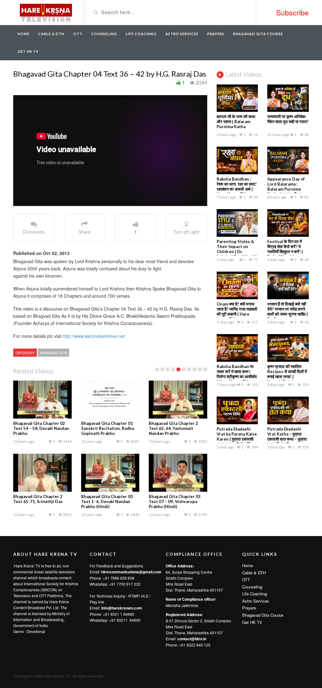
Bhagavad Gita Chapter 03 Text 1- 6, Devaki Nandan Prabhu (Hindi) (107, 501)
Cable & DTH (51, 34)
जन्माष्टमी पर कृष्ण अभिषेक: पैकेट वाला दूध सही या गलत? (287, 119)
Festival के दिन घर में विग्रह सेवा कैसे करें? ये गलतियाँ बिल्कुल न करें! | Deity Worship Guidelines (285, 251)
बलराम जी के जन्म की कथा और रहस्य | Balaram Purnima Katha (236, 121)
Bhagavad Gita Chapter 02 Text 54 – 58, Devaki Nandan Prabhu (41, 428)
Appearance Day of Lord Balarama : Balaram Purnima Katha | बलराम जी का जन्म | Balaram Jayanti (287, 189)
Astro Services (181, 34)
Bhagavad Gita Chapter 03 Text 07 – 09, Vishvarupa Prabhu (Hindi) (175, 501)
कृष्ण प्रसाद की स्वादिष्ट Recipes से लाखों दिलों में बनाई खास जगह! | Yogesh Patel (287, 374)
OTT (77, 34)
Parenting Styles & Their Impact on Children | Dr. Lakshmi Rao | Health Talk (237, 251)
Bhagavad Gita (53, 352)
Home (24, 34)
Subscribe (292, 12)
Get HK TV (28, 51)
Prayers (215, 34)
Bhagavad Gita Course (258, 34)
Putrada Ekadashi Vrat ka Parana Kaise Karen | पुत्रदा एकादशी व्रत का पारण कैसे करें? (237, 436)
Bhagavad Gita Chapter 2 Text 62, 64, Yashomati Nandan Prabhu (173, 428)
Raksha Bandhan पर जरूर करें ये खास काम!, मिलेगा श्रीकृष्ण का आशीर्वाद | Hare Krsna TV (237, 374)
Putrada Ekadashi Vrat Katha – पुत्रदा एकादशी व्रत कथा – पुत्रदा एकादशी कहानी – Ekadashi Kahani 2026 (287, 441)
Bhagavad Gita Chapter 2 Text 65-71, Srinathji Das (38, 499)
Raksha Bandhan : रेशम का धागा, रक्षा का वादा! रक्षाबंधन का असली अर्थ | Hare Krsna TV (237, 186)
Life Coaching (141, 34)
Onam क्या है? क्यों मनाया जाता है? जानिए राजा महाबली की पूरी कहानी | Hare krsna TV (237, 311)
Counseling (104, 34)
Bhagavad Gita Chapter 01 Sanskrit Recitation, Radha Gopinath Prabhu (107, 428)
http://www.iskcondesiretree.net (94, 336)
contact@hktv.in (191, 639)
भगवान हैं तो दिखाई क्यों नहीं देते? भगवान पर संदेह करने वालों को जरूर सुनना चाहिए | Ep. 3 (287, 311)
